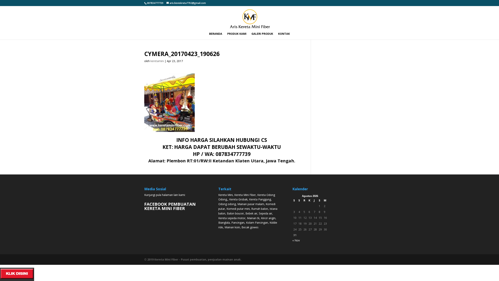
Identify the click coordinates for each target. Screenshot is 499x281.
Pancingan (237, 222)
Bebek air (251, 213)
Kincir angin (268, 218)
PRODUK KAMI (236, 34)
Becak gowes (250, 227)
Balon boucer (235, 213)
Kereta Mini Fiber (245, 195)
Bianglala (224, 222)
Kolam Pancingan (257, 222)
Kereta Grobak (238, 199)
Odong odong (227, 204)
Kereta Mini (225, 195)
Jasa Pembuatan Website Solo (250, 267)
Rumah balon (259, 209)
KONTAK (284, 34)
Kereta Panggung (260, 199)
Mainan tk (253, 218)
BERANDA (215, 34)
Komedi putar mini (238, 209)
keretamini (157, 61)
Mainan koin (232, 227)
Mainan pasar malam (250, 204)
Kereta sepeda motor (231, 218)
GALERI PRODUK (262, 34)
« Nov (296, 240)
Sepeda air (265, 213)
